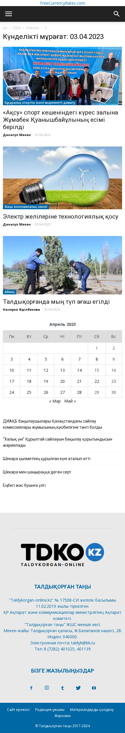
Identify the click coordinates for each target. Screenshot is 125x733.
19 (46, 381)
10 (11, 370)
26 (46, 392)
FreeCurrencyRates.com (62, 3)
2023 (16, 27)
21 (79, 381)
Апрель (32, 27)
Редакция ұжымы (50, 709)
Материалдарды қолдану (92, 709)
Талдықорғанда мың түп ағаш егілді (56, 301)
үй (5, 27)
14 (79, 370)
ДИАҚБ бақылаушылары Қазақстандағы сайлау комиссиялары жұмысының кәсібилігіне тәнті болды (52, 424)
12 (46, 370)
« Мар (55, 401)
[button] (117, 14)
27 (62, 392)
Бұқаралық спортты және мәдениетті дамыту (40, 103)
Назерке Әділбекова (21, 309)
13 (62, 370)
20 (62, 381)
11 (29, 370)
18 (29, 381)
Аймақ (10, 292)
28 (79, 392)
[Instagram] (47, 688)
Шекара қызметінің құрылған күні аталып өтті (46, 458)
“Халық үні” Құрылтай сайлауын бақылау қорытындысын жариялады (57, 442)
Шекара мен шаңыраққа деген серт (37, 472)
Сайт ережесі (18, 709)
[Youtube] (94, 688)
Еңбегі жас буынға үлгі (24, 485)
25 (29, 392)
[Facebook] (31, 688)
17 (11, 381)
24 (11, 392)
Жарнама (62, 715)
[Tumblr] (62, 688)
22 (96, 381)
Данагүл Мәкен (17, 135)
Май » (70, 401)
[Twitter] (78, 688)
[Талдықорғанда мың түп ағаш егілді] (62, 265)
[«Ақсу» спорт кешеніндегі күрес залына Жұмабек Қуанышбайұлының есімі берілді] (62, 76)
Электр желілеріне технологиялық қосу (60, 216)
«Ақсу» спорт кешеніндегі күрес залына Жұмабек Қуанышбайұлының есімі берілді (60, 119)
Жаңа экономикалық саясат (26, 207)
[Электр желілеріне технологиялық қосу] (62, 178)
